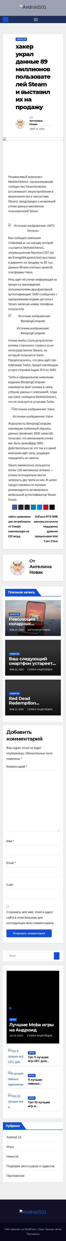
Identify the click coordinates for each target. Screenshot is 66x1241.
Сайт (9, 884)
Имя (10, 841)
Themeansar (33, 1234)
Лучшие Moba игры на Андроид (31, 1027)
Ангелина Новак (35, 122)
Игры (13, 1020)
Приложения (15, 1175)
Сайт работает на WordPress (21, 1229)
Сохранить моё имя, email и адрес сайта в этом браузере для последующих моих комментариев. (30, 918)
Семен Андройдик (40, 669)
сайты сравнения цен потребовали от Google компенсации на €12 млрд (19, 526)
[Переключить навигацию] (36, 19)
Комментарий (16, 766)
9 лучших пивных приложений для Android (37, 1085)
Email (11, 863)
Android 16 (14, 1137)
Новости (21, 39)
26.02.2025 (17, 1035)
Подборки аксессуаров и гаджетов (30, 1166)
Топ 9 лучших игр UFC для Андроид (38, 1061)
